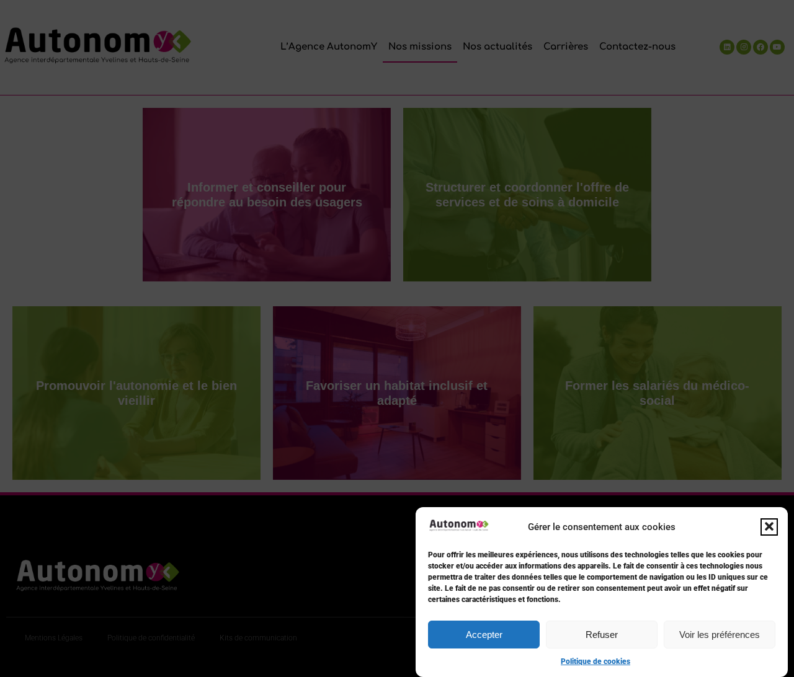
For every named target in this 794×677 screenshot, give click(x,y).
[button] (769, 526)
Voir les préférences (719, 634)
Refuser (602, 634)
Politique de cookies (595, 661)
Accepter (484, 634)
